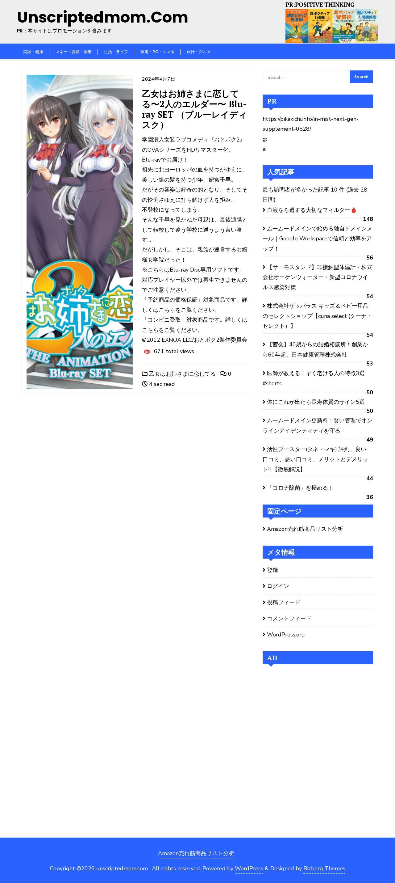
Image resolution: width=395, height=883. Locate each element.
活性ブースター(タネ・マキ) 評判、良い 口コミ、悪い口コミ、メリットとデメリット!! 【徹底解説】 (315, 459)
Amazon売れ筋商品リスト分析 (305, 529)
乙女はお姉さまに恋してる (182, 374)
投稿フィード (283, 602)
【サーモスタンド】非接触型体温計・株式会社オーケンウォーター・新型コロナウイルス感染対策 (317, 277)
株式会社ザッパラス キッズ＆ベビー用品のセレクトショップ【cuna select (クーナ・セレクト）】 (317, 316)
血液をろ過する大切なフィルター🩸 (312, 210)
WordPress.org (286, 634)
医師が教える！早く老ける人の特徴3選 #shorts (314, 378)
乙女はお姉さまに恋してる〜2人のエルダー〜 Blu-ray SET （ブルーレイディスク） (194, 109)
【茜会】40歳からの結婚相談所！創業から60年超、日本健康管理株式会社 (315, 349)
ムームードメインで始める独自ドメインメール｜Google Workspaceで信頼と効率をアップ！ (317, 238)
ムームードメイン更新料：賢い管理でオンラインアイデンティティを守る (317, 425)
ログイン (278, 586)
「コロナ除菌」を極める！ (300, 488)
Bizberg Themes (324, 868)
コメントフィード (289, 618)
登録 (272, 570)
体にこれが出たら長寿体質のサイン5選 (316, 402)
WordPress (249, 868)
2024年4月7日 (158, 79)
